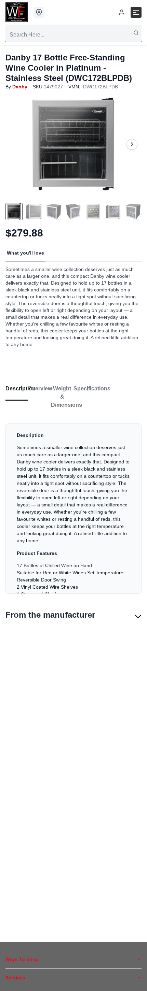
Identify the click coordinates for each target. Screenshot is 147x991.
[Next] (131, 144)
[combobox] (73, 35)
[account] (121, 12)
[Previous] (15, 144)
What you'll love (25, 253)
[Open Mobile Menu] (136, 12)
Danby (19, 86)
